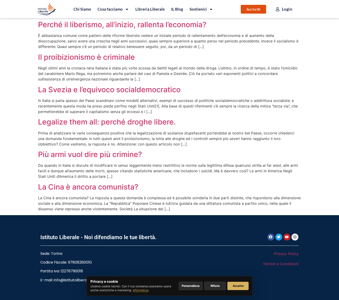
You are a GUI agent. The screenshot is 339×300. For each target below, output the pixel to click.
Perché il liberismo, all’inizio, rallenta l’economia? (122, 24)
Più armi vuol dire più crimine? (90, 154)
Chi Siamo (82, 9)
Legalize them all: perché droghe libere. (107, 121)
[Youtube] (286, 237)
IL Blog (177, 9)
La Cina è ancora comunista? (88, 186)
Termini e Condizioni (281, 263)
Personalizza (190, 286)
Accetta (238, 286)
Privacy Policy (286, 253)
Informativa (140, 290)
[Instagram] (294, 237)
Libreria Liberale (150, 9)
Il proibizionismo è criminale (86, 57)
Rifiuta (215, 286)
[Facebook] (270, 237)
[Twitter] (278, 237)
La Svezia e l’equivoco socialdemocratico (109, 89)
